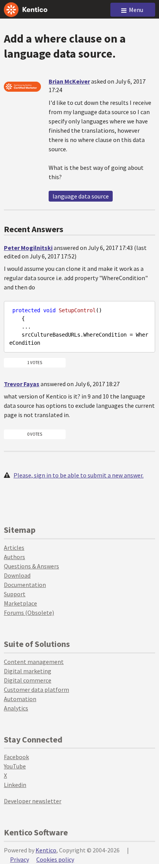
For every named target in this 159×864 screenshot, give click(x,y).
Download (17, 575)
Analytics (16, 708)
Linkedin (15, 785)
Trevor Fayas (21, 384)
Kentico (46, 850)
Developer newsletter (32, 801)
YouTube (15, 766)
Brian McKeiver (69, 81)
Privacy (19, 859)
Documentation (25, 585)
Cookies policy (55, 859)
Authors (14, 557)
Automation (20, 699)
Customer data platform (36, 689)
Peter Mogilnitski (28, 248)
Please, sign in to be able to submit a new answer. (79, 475)
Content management (34, 662)
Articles (14, 547)
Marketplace (20, 603)
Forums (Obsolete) (29, 612)
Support (14, 594)
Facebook (16, 757)
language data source (80, 196)
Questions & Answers (31, 566)
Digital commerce (27, 680)
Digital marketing (27, 671)
